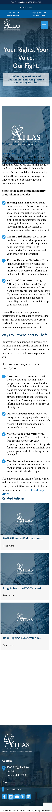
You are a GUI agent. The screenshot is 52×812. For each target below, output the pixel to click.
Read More (8, 545)
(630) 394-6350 (39, 15)
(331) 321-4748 (13, 15)
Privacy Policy (34, 810)
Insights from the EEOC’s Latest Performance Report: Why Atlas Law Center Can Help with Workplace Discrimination (22, 588)
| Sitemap (46, 810)
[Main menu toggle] (44, 25)
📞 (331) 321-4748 (33, 2)
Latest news (8, 153)
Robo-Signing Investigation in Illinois (21, 638)
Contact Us (26, 7)
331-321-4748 (14, 789)
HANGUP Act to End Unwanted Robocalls (22, 538)
